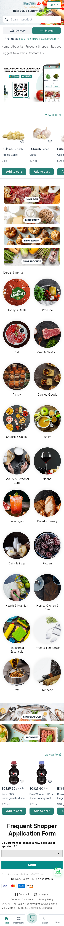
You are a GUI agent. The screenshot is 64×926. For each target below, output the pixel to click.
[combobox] (32, 853)
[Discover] (29, 885)
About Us (17, 46)
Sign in (54, 4)
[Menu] (58, 919)
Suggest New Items (14, 53)
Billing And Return (42, 878)
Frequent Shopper (37, 46)
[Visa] (4, 885)
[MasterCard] (13, 885)
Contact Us (36, 53)
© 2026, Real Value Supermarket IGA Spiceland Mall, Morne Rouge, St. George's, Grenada (29, 905)
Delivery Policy (20, 878)
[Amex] (21, 885)
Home (5, 46)
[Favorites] (22, 142)
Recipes (56, 46)
